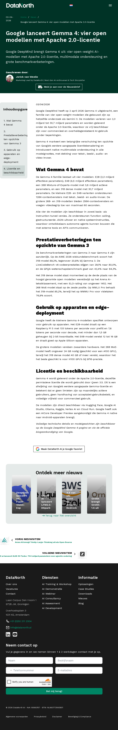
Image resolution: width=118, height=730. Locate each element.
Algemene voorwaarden (17, 717)
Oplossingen (85, 584)
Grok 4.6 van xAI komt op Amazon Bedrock (71, 498)
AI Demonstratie (52, 588)
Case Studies (86, 588)
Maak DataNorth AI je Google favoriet (61, 449)
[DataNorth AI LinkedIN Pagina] (8, 634)
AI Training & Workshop (56, 584)
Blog (81, 603)
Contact (10, 593)
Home (23, 17)
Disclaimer (57, 717)
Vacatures (12, 588)
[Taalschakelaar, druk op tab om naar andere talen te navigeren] (71, 5)
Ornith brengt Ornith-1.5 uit (95, 503)
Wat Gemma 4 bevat (13, 122)
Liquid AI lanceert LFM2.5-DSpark (46, 501)
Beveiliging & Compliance (79, 717)
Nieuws (82, 598)
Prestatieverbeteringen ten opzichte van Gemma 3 (14, 139)
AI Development (52, 608)
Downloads (85, 593)
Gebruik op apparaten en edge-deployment (12, 155)
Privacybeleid (40, 717)
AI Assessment (51, 603)
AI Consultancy (51, 598)
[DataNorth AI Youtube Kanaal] (15, 634)
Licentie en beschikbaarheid (14, 170)
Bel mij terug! (54, 691)
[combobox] (9, 670)
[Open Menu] (110, 5)
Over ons (11, 584)
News (33, 17)
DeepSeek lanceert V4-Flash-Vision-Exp (22, 500)
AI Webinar (48, 593)
